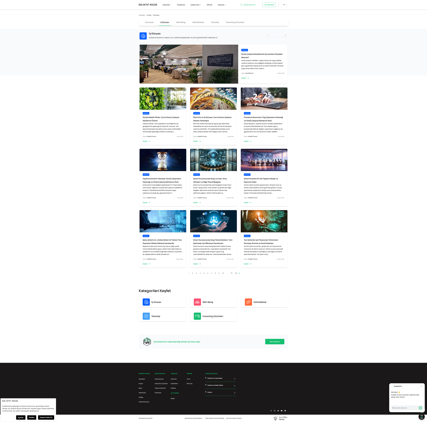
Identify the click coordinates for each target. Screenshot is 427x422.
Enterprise (181, 5)
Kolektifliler (174, 383)
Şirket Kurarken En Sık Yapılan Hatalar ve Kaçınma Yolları (261, 180)
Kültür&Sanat (198, 22)
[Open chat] (422, 417)
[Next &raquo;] (239, 273)
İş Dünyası (164, 22)
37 (231, 273)
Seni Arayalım (275, 342)
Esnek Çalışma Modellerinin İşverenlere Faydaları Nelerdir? (262, 56)
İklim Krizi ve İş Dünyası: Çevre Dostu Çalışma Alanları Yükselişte (212, 119)
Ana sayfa (142, 15)
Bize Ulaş (189, 383)
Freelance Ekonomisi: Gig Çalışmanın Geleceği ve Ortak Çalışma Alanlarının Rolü (263, 119)
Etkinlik (209, 5)
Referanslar (142, 393)
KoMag (141, 397)
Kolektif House (151, 136)
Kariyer (141, 383)
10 (223, 273)
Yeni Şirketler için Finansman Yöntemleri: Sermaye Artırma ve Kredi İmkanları (261, 241)
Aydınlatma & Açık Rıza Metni (193, 418)
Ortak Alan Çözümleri (161, 383)
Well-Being (180, 22)
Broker (173, 398)
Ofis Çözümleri (159, 379)
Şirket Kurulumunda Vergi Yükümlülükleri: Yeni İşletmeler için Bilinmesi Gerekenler (212, 241)
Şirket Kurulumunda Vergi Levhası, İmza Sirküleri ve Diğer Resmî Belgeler (210, 180)
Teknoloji (215, 22)
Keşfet (243, 78)
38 (236, 273)
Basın (140, 388)
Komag (149, 15)
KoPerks (173, 388)
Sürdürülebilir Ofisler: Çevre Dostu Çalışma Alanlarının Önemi (161, 119)
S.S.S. (188, 379)
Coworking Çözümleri (235, 22)
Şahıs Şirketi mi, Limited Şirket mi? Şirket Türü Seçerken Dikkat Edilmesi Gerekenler (162, 241)
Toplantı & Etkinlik (160, 388)
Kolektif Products (144, 402)
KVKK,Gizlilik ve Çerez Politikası (214, 418)
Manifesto (142, 379)
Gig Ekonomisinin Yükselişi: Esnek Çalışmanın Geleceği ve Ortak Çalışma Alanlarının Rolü (162, 180)
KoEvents (174, 379)
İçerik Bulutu (249, 73)
